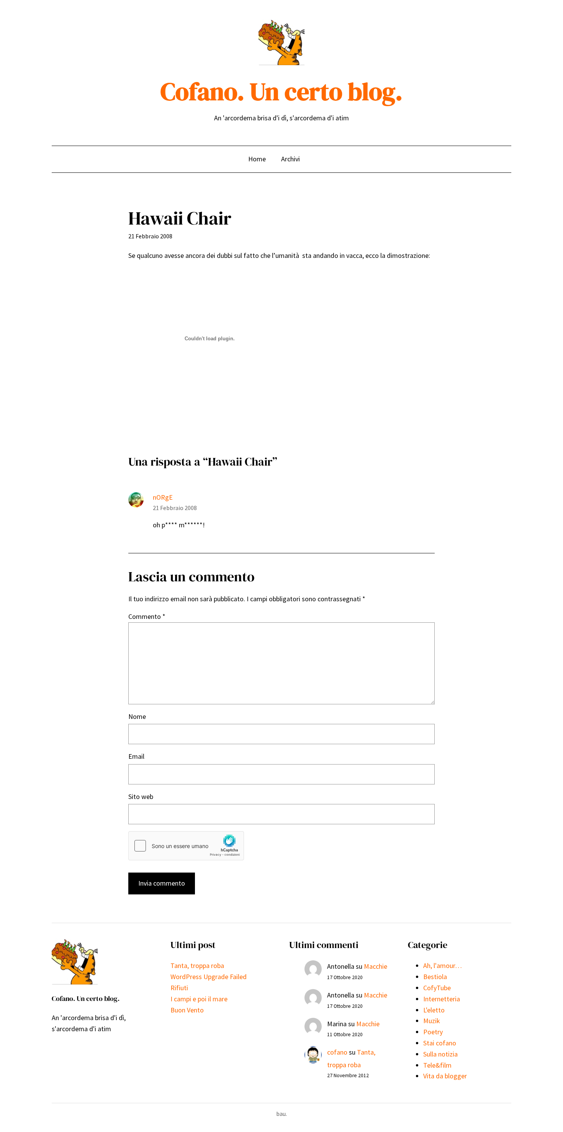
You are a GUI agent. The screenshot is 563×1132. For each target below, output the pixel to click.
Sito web (140, 796)
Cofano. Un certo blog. (281, 91)
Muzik (431, 1020)
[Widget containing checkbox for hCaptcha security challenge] (186, 845)
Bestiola (435, 976)
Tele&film (437, 1065)
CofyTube (437, 987)
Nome (137, 716)
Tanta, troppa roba (197, 965)
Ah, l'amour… (442, 965)
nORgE (163, 497)
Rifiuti (179, 987)
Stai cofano (439, 1042)
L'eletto (434, 1010)
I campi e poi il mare (198, 998)
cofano (337, 1052)
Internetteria (441, 998)
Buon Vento (187, 1010)
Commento (146, 616)
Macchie (375, 966)
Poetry (433, 1031)
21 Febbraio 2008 (175, 508)
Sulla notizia (440, 1054)
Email (136, 756)
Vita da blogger (445, 1075)
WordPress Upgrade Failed (208, 976)
